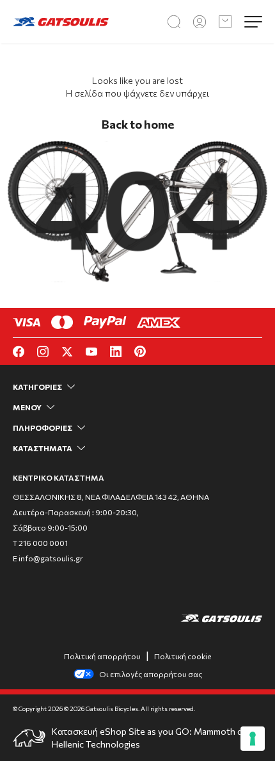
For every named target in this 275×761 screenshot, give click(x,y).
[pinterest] (140, 351)
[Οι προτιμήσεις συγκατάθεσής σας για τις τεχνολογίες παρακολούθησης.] (252, 738)
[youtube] (91, 352)
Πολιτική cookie (182, 656)
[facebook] (18, 352)
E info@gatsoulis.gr (48, 558)
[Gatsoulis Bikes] (61, 21)
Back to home (138, 124)
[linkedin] (116, 352)
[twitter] (67, 352)
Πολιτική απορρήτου (102, 656)
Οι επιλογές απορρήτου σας (150, 673)
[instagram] (43, 352)
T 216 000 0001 (40, 542)
